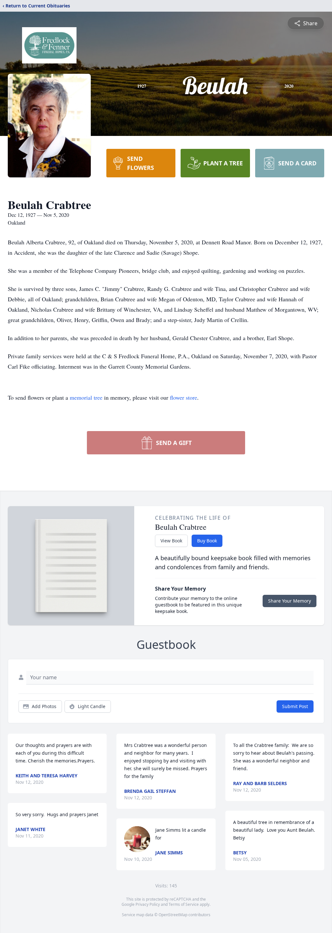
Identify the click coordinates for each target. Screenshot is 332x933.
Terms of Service (184, 904)
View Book (171, 541)
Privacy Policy (148, 904)
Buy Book (207, 541)
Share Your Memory (289, 601)
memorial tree (86, 397)
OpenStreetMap (173, 914)
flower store (183, 397)
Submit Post (295, 706)
